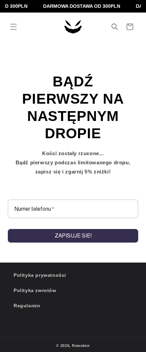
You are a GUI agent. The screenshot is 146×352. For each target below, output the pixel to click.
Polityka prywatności (40, 275)
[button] (13, 26)
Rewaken (81, 346)
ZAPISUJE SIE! (73, 236)
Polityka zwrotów (35, 290)
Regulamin (27, 305)
